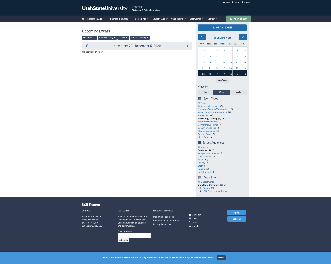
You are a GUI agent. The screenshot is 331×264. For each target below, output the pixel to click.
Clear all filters (88, 37)
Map (194, 222)
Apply (236, 212)
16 (210, 62)
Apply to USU (240, 18)
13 (237, 56)
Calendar (196, 214)
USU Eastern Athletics (213, 191)
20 (237, 62)
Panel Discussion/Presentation (212, 112)
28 (244, 68)
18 (224, 62)
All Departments (206, 182)
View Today (222, 80)
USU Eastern (204, 188)
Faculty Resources (162, 224)
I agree (221, 257)
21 (245, 62)
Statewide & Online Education (146, 10)
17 (217, 62)
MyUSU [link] (237, 2)
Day (205, 92)
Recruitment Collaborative (166, 220)
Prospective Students (208, 153)
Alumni (201, 159)
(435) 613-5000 (90, 222)
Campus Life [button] (177, 18)
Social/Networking (207, 128)
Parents (201, 169)
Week (221, 92)
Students (122, 37)
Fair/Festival (204, 115)
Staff (200, 165)
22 (203, 68)
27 (237, 68)
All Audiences (204, 147)
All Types (202, 103)
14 (245, 56)
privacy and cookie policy (200, 257)
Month (238, 92)
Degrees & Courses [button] (119, 18)
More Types (203, 137)
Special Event (204, 134)
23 (210, 68)
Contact (237, 219)
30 (210, 74)
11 (224, 56)
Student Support (160, 18)
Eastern (137, 7)
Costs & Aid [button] (140, 18)
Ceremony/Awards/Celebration (213, 109)
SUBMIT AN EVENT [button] (222, 27)
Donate (195, 226)
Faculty (201, 162)
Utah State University (138, 37)
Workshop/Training (106, 37)
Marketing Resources (163, 216)
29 (203, 74)
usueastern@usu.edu (92, 226)
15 (203, 62)
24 (217, 68)
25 (223, 68)
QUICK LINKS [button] (225, 2)
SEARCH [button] (247, 2)
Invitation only (205, 172)
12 (231, 56)
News (194, 218)
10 (217, 56)
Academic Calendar (207, 106)
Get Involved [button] (195, 18)
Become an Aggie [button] (95, 18)
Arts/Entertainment (207, 121)
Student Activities (206, 131)
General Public (205, 156)
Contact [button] (211, 18)
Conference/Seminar (208, 124)
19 (231, 62)
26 (230, 68)
